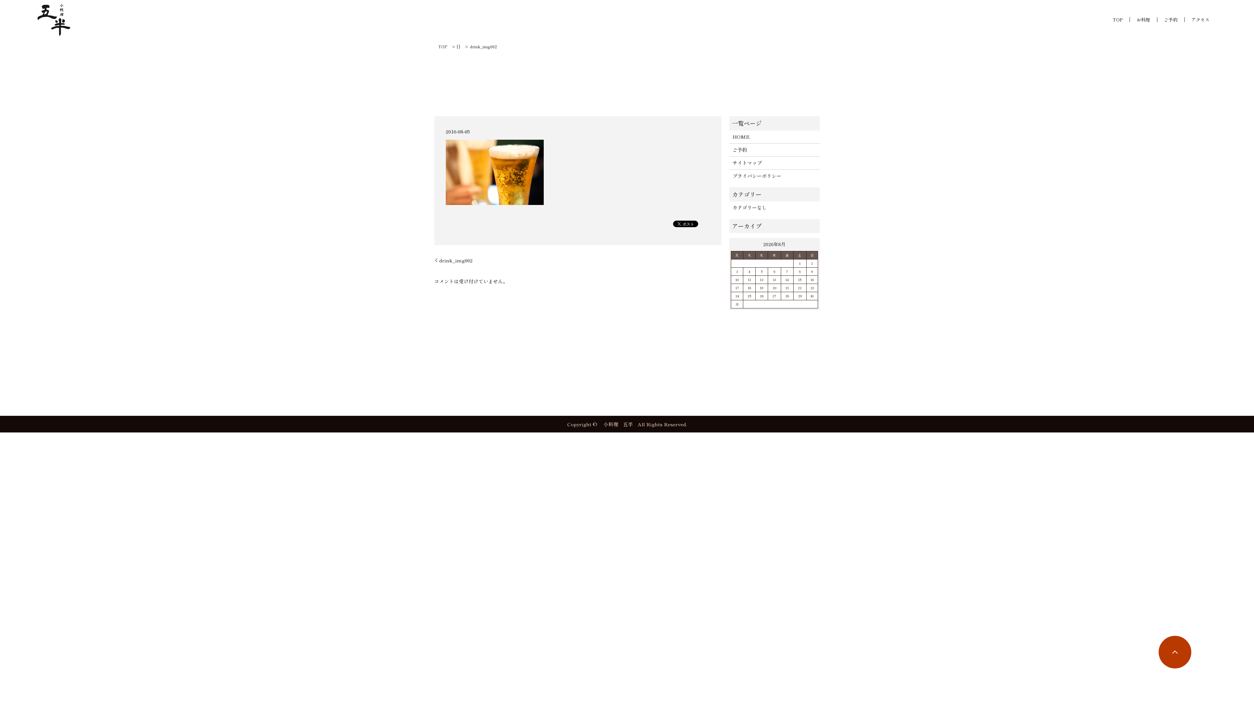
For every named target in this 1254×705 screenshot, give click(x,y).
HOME (741, 136)
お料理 (1143, 19)
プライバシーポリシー (756, 175)
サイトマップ (747, 162)
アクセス (1200, 19)
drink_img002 (456, 260)
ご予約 (1171, 19)
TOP (1118, 19)
